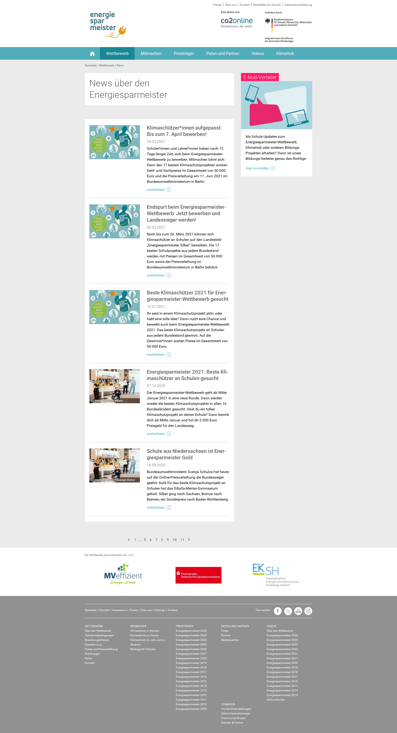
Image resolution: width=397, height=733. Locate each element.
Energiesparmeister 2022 (191, 649)
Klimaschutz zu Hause (144, 635)
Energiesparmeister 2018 (191, 667)
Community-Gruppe (233, 718)
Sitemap (160, 610)
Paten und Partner (222, 53)
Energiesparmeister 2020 (191, 658)
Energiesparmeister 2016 (191, 676)
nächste (189, 540)
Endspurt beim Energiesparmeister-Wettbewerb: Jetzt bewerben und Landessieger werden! (186, 213)
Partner (225, 635)
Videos (258, 53)
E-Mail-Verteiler (260, 77)
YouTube (297, 613)
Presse (217, 4)
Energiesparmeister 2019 (191, 663)
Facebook (277, 613)
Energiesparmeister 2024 (191, 640)
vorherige (129, 540)
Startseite (90, 610)
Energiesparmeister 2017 (191, 672)
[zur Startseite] (108, 25)
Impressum (119, 610)
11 (182, 540)
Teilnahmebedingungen (99, 635)
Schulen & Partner (232, 722)
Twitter (287, 613)
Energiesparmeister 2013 (191, 690)
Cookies (173, 610)
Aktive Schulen (276, 699)
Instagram (307, 613)
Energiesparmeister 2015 (191, 681)
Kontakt (245, 4)
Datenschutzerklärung (298, 4)
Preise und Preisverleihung (101, 649)
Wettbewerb (117, 53)
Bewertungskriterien (97, 640)
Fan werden (263, 610)
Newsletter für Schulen (267, 4)
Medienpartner (230, 640)
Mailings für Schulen (143, 649)
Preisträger (184, 53)
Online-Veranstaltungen (235, 713)
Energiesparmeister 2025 (191, 635)
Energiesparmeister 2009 (191, 708)
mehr (131, 555)
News (88, 658)
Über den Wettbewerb (98, 630)
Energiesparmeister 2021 (191, 653)
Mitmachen (151, 53)
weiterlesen (156, 189)
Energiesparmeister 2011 (191, 699)
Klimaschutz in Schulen (144, 630)
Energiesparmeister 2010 (191, 704)
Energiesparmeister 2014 (191, 686)
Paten (225, 630)
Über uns (230, 4)
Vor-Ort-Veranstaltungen (236, 708)
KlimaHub (285, 53)
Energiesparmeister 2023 (191, 644)
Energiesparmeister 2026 (191, 630)
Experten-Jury (93, 644)
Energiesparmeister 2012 (191, 695)
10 (175, 540)
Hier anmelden (257, 168)
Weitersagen (92, 653)
